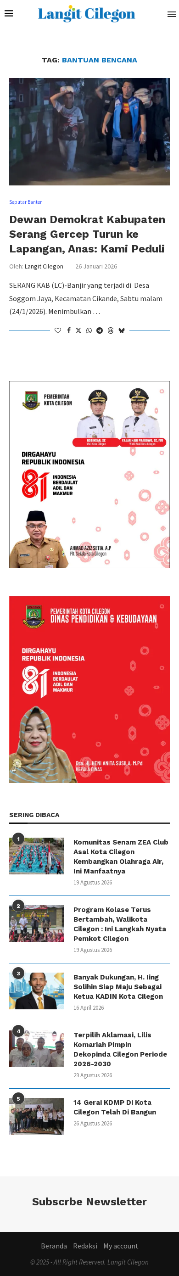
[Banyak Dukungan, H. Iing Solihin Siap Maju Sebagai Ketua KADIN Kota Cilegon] (36, 991)
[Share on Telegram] (99, 330)
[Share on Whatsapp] (89, 330)
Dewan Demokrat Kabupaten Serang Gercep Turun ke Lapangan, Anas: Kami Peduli (87, 234)
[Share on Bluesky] (121, 330)
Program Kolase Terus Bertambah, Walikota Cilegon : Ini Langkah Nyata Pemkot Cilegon (119, 924)
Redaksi (85, 1245)
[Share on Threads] (110, 330)
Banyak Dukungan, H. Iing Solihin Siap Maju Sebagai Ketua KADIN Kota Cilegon (118, 987)
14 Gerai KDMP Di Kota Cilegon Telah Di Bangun (114, 1107)
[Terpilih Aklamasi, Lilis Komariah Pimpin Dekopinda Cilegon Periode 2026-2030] (36, 1048)
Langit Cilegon (44, 266)
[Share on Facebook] (69, 330)
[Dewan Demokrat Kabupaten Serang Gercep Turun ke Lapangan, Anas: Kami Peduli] (89, 131)
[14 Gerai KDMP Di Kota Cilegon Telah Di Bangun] (36, 1116)
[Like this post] (58, 330)
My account (121, 1245)
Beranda (54, 1245)
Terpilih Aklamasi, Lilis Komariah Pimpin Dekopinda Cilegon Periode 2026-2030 (120, 1049)
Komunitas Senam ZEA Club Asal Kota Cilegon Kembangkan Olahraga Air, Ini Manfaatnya (120, 856)
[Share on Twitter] (78, 330)
